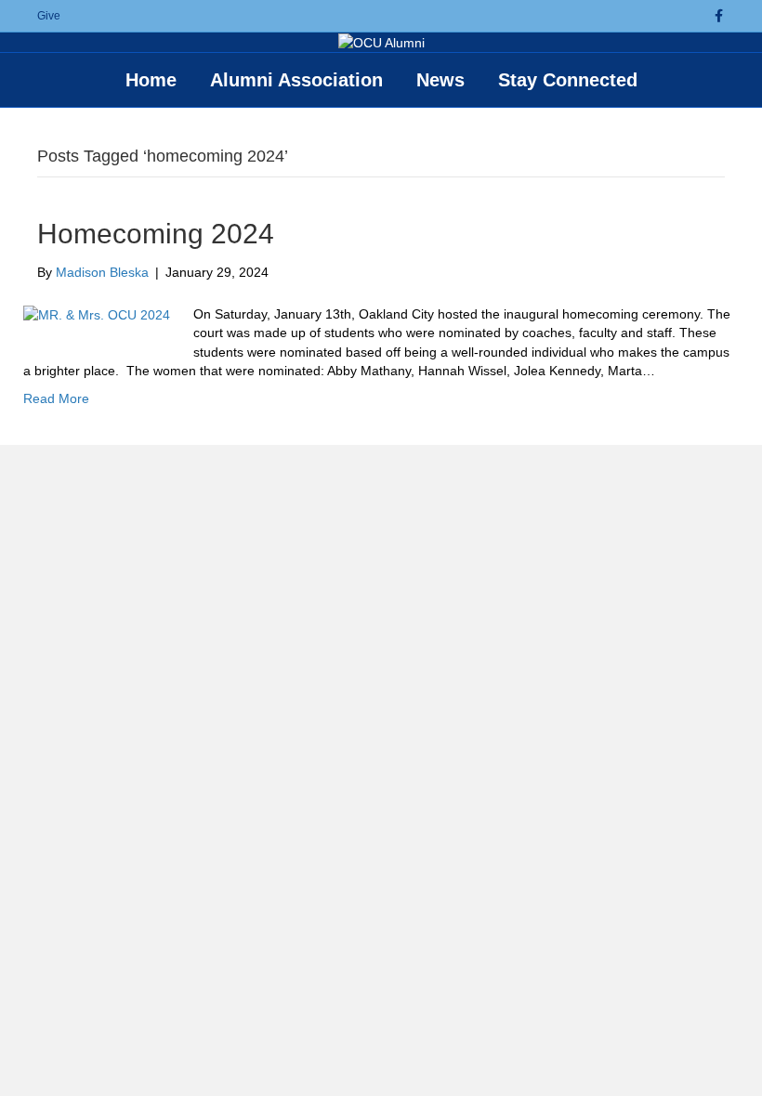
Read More (56, 398)
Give (48, 15)
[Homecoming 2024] (96, 314)
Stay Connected (567, 80)
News (440, 80)
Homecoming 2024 (155, 233)
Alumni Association (296, 80)
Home (151, 80)
